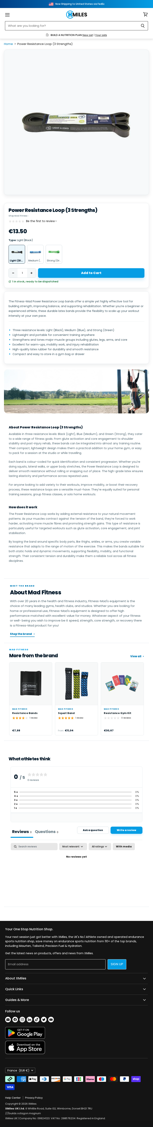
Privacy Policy (34, 1098)
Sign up (117, 964)
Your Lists (101, 35)
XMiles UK (11, 1118)
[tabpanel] (76, 871)
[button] (76, 792)
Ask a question (93, 830)
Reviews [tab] (22, 831)
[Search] (142, 25)
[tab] (46, 832)
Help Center (13, 1098)
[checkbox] (124, 846)
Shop (18, 215)
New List (87, 35)
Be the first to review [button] (40, 221)
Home (8, 44)
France (18, 1070)
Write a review (126, 830)
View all (137, 656)
